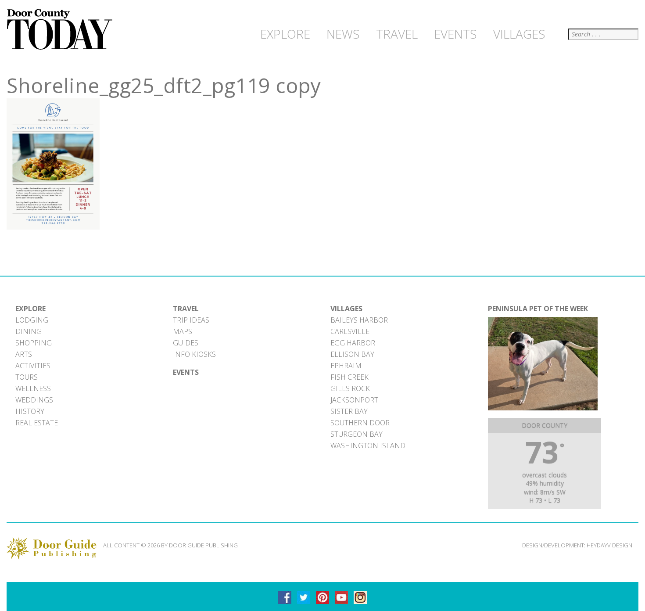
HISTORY (29, 411)
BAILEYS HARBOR (359, 320)
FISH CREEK (349, 377)
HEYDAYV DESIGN (609, 545)
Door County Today (61, 30)
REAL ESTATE (36, 423)
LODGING (31, 320)
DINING (28, 331)
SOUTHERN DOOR (360, 423)
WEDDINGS (34, 400)
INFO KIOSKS (194, 354)
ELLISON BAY (352, 354)
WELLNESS (33, 388)
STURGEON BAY (356, 434)
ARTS (23, 354)
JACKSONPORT (354, 400)
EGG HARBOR (352, 343)
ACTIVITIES (32, 365)
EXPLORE (30, 308)
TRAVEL (186, 308)
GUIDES (185, 343)
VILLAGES (346, 308)
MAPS (182, 331)
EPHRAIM (346, 365)
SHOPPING (33, 343)
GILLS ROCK (350, 388)
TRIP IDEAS (191, 320)
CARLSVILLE (349, 331)
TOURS (26, 377)
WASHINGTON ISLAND (367, 445)
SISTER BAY (349, 411)
